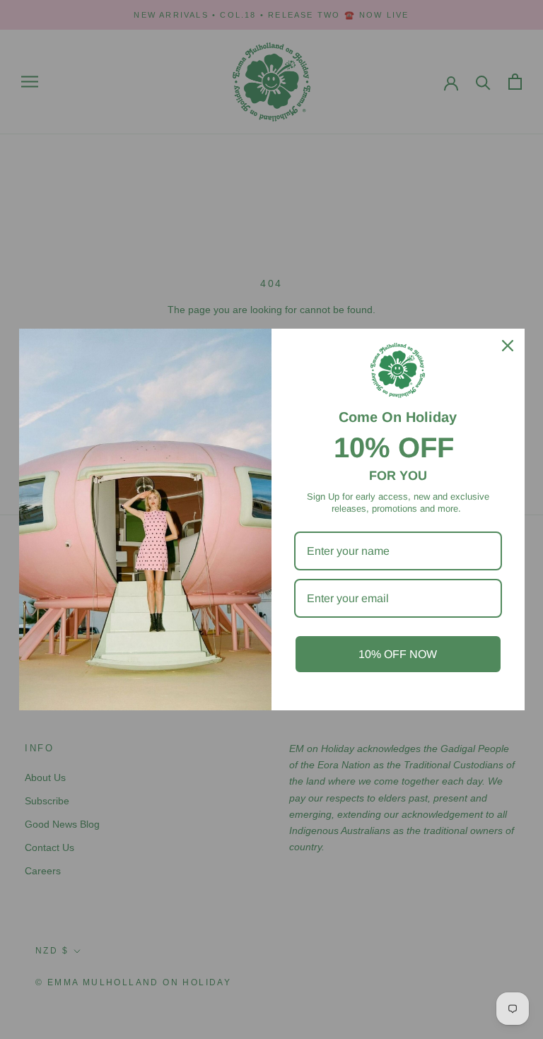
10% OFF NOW (397, 654)
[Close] (508, 346)
